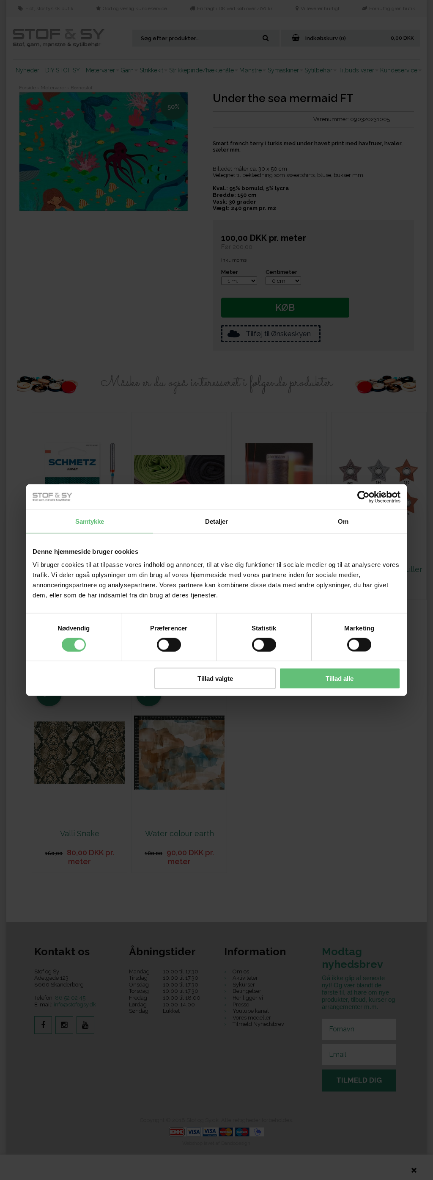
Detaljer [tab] (216, 521)
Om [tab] (343, 521)
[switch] (169, 644)
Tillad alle (340, 678)
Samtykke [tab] (89, 521)
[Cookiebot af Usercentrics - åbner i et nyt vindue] (363, 496)
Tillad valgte (215, 678)
